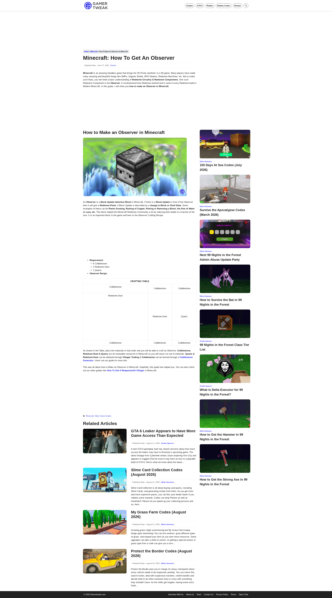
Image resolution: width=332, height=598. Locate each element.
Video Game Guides (103, 416)
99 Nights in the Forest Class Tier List (224, 347)
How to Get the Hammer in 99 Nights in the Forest (221, 437)
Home (86, 51)
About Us (190, 594)
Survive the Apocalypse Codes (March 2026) (222, 212)
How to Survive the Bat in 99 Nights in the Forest (221, 302)
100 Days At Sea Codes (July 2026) (221, 167)
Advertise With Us (176, 594)
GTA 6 (199, 6)
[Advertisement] (166, 29)
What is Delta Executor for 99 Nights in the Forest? (221, 392)
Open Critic (243, 594)
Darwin (113, 65)
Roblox (210, 6)
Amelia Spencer (167, 443)
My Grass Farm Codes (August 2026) (158, 514)
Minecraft (93, 51)
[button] (246, 6)
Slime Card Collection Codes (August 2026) (156, 472)
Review (237, 6)
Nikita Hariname (167, 482)
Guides (189, 6)
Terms (233, 594)
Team (199, 594)
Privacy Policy (222, 594)
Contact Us (208, 594)
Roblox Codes (223, 6)
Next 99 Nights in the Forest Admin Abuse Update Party (220, 257)
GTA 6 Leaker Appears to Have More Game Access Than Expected (163, 433)
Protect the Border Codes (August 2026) (161, 553)
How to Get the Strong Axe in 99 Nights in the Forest (223, 482)
